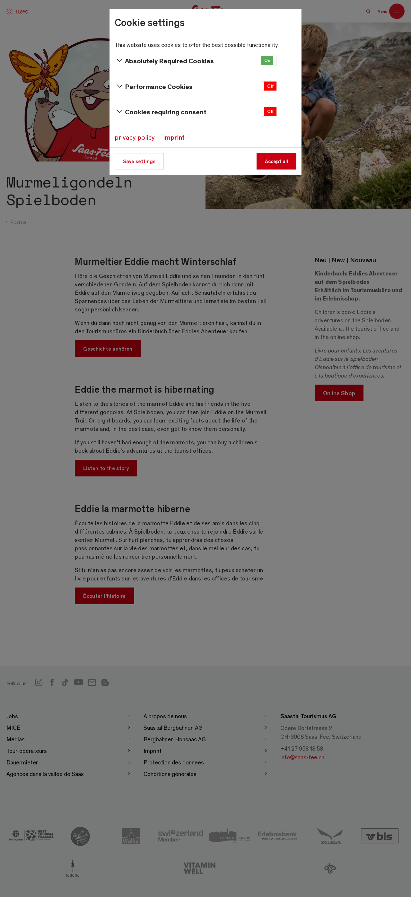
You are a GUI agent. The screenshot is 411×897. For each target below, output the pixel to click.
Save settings (139, 161)
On (267, 60)
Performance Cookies (159, 86)
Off (270, 86)
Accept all (276, 161)
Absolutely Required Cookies (169, 60)
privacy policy (135, 137)
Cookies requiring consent (165, 111)
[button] (269, 60)
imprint (174, 137)
